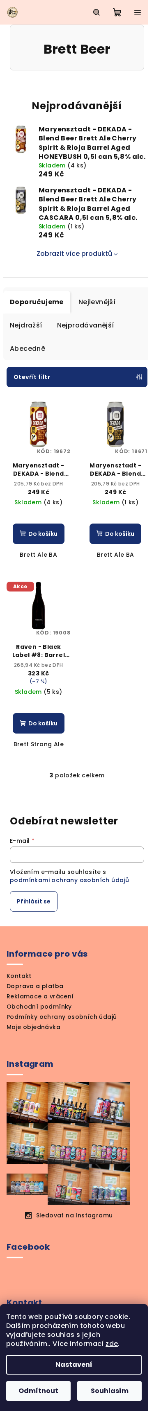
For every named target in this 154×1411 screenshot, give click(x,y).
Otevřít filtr (32, 377)
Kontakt (19, 976)
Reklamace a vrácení (40, 996)
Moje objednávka (33, 1027)
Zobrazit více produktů (74, 253)
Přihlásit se (34, 901)
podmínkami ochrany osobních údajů (69, 880)
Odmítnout (38, 1390)
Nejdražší (26, 325)
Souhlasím (110, 1390)
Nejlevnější (96, 302)
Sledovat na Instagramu (74, 1215)
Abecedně (27, 348)
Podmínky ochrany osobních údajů (62, 1017)
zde (112, 1343)
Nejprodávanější (85, 325)
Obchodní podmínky (39, 1006)
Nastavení (73, 1364)
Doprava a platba (35, 986)
